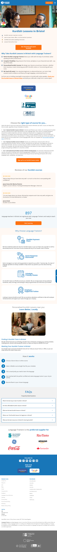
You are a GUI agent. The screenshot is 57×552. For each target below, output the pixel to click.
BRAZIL (31, 493)
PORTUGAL (32, 499)
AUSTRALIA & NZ (33, 491)
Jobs (2, 485)
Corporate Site (4, 491)
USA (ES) (31, 487)
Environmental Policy (5, 501)
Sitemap (3, 497)
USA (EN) (31, 483)
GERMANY (32, 495)
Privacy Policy (4, 499)
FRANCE (31, 485)
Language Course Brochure (7, 495)
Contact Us (3, 480)
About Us (3, 482)
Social (2, 489)
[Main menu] (55, 2)
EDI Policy (3, 503)
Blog (2, 487)
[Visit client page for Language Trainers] (22, 545)
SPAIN (31, 497)
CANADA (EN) (32, 489)
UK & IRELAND (33, 481)
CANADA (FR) (39, 489)
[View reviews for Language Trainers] (36, 546)
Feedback (3, 493)
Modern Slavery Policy (6, 505)
